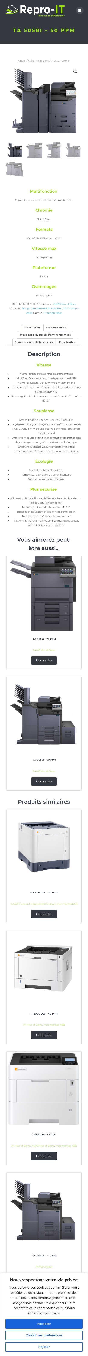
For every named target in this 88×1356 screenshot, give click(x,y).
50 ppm (26, 308)
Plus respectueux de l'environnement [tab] (45, 334)
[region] (44, 1314)
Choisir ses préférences (44, 1335)
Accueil (22, 60)
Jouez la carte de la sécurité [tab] (34, 342)
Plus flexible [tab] (67, 342)
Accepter (44, 1324)
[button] (75, 71)
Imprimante (39, 308)
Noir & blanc (55, 308)
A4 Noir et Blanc (32, 1024)
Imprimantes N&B (66, 903)
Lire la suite (44, 660)
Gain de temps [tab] (56, 327)
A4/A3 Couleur (19, 903)
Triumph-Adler (53, 312)
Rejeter (44, 1347)
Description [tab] (33, 327)
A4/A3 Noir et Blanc (38, 60)
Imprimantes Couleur (42, 903)
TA (64, 308)
